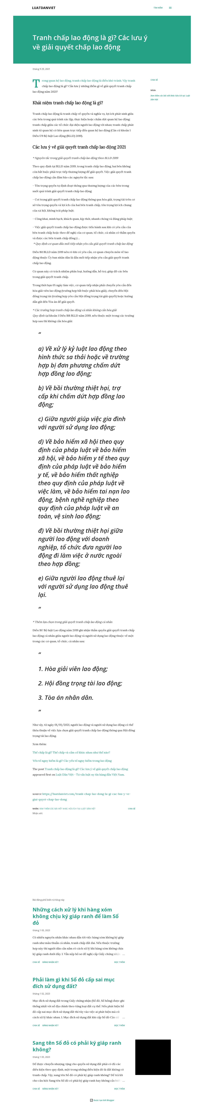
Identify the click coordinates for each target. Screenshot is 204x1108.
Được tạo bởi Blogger (103, 1100)
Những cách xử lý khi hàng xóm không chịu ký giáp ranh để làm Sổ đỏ (76, 916)
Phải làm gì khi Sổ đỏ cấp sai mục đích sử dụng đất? (74, 983)
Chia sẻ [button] (154, 80)
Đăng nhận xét (50, 962)
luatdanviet (44, 7)
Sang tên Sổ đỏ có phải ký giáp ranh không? (77, 1046)
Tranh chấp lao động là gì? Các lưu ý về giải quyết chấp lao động (86, 769)
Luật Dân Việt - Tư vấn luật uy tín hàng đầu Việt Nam (90, 774)
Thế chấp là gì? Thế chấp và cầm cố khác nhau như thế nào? (71, 752)
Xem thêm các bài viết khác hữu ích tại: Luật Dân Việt (170, 97)
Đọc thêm (119, 962)
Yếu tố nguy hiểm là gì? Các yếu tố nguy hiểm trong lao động (72, 760)
